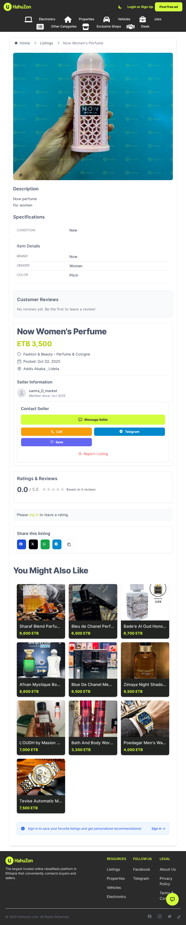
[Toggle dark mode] (120, 6)
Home (25, 43)
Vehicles (124, 19)
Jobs (158, 19)
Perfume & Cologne (73, 354)
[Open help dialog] (172, 899)
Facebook (141, 869)
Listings (46, 43)
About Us (168, 869)
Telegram (132, 432)
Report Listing (96, 453)
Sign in (158, 828)
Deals (145, 26)
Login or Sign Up (140, 7)
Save (59, 442)
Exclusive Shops (109, 26)
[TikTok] (179, 917)
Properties (86, 19)
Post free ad (168, 7)
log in (34, 514)
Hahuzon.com (28, 917)
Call (59, 432)
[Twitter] (169, 917)
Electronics (47, 19)
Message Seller (96, 419)
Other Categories (64, 26)
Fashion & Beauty (38, 354)
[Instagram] (159, 917)
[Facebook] (149, 917)
